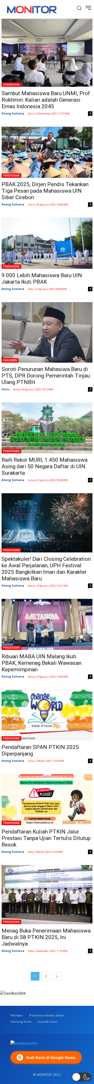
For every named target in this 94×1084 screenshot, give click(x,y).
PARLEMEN (10, 360)
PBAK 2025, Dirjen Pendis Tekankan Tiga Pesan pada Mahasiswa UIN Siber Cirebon (45, 190)
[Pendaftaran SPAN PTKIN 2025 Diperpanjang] (47, 715)
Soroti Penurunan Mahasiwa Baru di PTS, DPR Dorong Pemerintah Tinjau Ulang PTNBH (46, 375)
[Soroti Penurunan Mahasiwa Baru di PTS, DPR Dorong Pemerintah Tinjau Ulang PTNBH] (47, 332)
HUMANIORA (11, 84)
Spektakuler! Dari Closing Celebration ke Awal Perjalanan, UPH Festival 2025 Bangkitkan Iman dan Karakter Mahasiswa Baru (46, 569)
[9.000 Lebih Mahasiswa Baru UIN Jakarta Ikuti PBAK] (47, 243)
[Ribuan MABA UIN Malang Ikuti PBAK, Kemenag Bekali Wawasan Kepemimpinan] (47, 624)
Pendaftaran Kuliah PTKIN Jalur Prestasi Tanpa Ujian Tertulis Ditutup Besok (46, 838)
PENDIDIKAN (11, 175)
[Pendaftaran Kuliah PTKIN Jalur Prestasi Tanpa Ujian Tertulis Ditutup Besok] (47, 799)
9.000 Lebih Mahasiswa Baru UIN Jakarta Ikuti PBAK (42, 278)
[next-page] (56, 976)
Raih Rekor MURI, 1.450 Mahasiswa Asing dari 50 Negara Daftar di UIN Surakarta (44, 466)
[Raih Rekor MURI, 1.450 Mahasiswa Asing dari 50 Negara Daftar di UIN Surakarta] (47, 428)
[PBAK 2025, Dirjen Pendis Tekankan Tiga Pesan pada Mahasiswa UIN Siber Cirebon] (47, 152)
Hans (6, 389)
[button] (81, 1077)
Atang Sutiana (13, 113)
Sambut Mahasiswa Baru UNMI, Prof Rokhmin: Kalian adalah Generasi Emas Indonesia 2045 (46, 99)
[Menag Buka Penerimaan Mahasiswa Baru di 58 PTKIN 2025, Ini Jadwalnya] (47, 894)
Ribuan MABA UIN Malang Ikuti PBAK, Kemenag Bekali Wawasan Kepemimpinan (41, 663)
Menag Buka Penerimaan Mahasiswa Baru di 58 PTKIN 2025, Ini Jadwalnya (46, 937)
